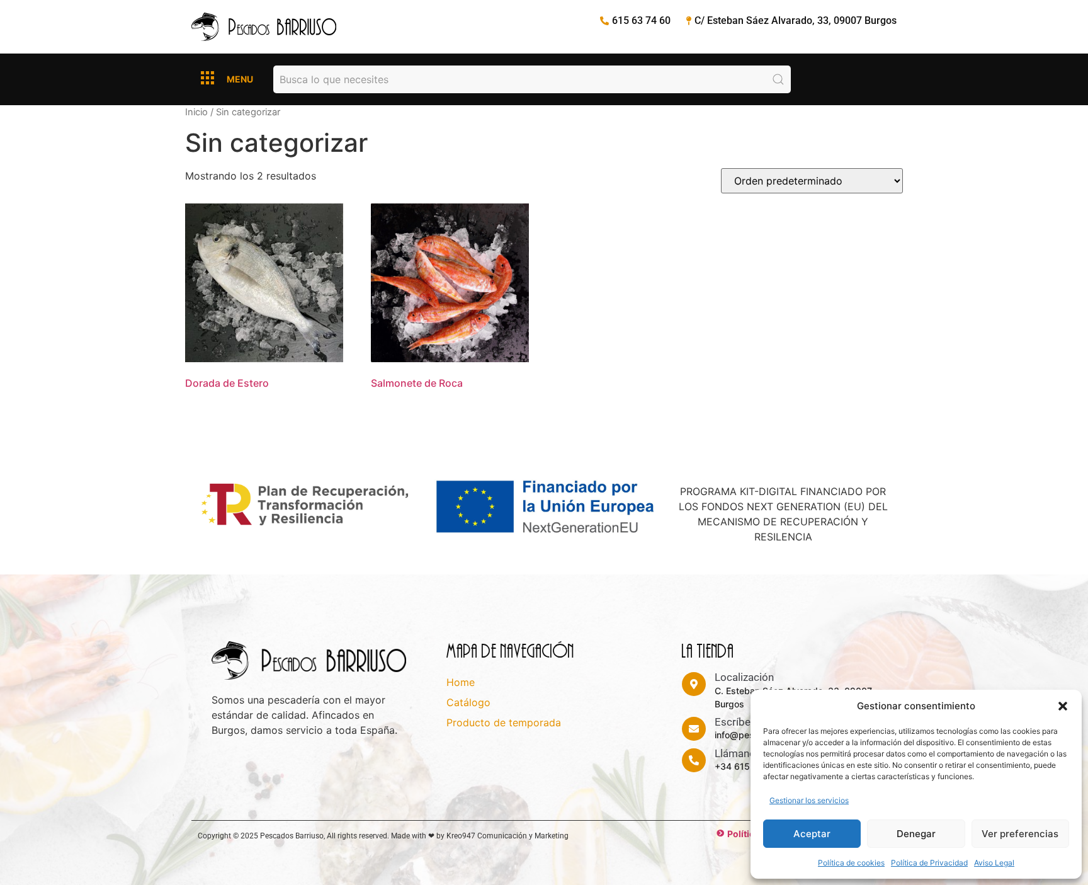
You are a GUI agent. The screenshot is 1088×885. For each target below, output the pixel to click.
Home (460, 682)
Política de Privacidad (929, 862)
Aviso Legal (994, 862)
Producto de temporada (503, 722)
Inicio (196, 112)
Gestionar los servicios (809, 800)
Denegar (916, 834)
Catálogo (468, 702)
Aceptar (811, 834)
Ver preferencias (1020, 834)
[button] (1063, 706)
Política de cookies (851, 862)
